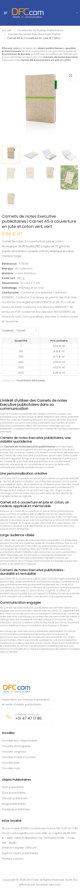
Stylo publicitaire (13, 787)
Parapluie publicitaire (16, 809)
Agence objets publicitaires (20, 853)
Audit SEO (71, 880)
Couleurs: (8, 330)
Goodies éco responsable (19, 740)
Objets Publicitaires (16, 780)
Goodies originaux (14, 751)
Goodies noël (11, 768)
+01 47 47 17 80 (28, 718)
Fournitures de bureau (31, 380)
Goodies (8, 733)
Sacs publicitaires (13, 793)
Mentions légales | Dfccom (19, 847)
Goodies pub (11, 763)
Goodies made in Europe (18, 757)
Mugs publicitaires (14, 804)
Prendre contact (12, 859)
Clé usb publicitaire (14, 798)
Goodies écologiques (16, 746)
